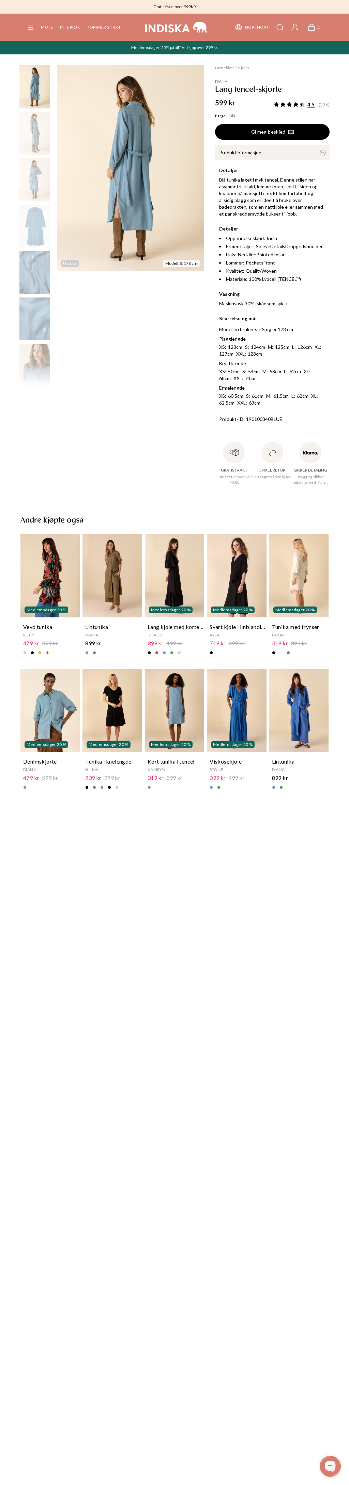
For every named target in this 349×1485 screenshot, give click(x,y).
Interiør (70, 27)
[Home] (176, 27)
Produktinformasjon (240, 152)
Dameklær (224, 67)
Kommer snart (104, 27)
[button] (30, 27)
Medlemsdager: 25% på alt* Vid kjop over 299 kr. (174, 47)
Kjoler (243, 67)
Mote (47, 27)
